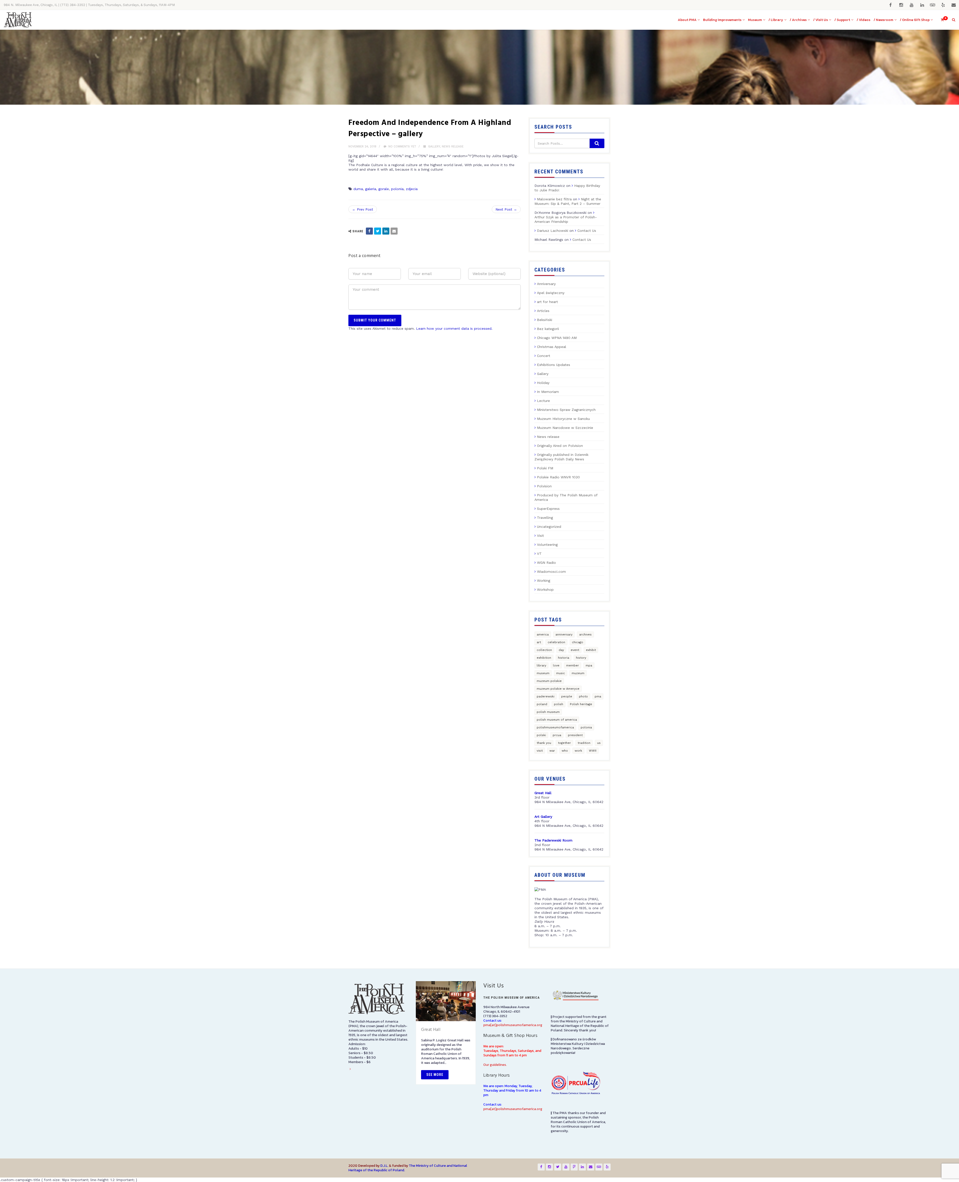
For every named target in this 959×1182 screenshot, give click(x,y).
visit (540, 750)
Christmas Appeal (551, 347)
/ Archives (798, 19)
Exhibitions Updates (553, 365)
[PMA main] (18, 19)
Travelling (545, 518)
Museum (755, 19)
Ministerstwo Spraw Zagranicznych (566, 410)
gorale (383, 189)
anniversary (563, 634)
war (552, 750)
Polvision (544, 486)
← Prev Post (362, 209)
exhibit (591, 650)
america (543, 634)
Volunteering (547, 545)
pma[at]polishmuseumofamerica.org (512, 1025)
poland (542, 704)
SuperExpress (548, 509)
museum (543, 673)
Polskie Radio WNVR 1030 (558, 477)
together (564, 743)
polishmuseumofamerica (555, 727)
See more (434, 1075)
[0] (940, 20)
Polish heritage (581, 704)
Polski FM (545, 468)
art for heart (547, 302)
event (575, 650)
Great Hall (430, 1029)
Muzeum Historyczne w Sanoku (563, 419)
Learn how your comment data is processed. (454, 328)
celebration (556, 642)
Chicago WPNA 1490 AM (557, 338)
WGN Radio (546, 563)
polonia (397, 189)
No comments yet (401, 146)
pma (598, 696)
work (578, 750)
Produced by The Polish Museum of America (565, 497)
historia (563, 657)
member (572, 665)
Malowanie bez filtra (554, 199)
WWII (592, 750)
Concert (543, 356)
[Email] (394, 231)
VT (539, 554)
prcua (557, 735)
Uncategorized (549, 527)
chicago (577, 642)
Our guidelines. (495, 1064)
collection (544, 650)
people (566, 696)
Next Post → (506, 209)
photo (583, 696)
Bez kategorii (548, 329)
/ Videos (863, 19)
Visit (540, 536)
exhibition (544, 657)
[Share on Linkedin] (385, 231)
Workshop (545, 589)
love (556, 665)
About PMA (687, 19)
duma (358, 189)
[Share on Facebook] (369, 231)
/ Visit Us (820, 19)
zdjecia (412, 189)
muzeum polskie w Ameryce (558, 688)
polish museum (548, 712)
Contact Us (586, 231)
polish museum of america (557, 719)
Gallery (434, 146)
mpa (589, 665)
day (561, 650)
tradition (584, 743)
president (575, 735)
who (565, 750)
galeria (370, 189)
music (560, 673)
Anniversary (546, 284)
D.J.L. (384, 1165)
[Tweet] (377, 231)
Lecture (543, 401)
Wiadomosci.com (551, 572)
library (541, 665)
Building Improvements (722, 19)
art (539, 642)
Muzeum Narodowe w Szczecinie (565, 428)
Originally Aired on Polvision (560, 446)
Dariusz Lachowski (552, 231)
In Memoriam (548, 392)
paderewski (545, 696)
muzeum (578, 673)
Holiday (543, 383)
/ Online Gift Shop (915, 19)
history (581, 657)
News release (453, 146)
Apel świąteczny (550, 293)
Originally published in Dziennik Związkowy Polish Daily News (561, 457)
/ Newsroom (883, 19)
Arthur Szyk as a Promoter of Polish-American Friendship (565, 219)
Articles (543, 311)
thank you (544, 743)
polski (541, 735)
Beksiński (544, 320)
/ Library (775, 19)
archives (585, 634)
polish (558, 704)
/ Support (842, 19)
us (599, 743)
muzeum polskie (549, 681)
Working (543, 581)
